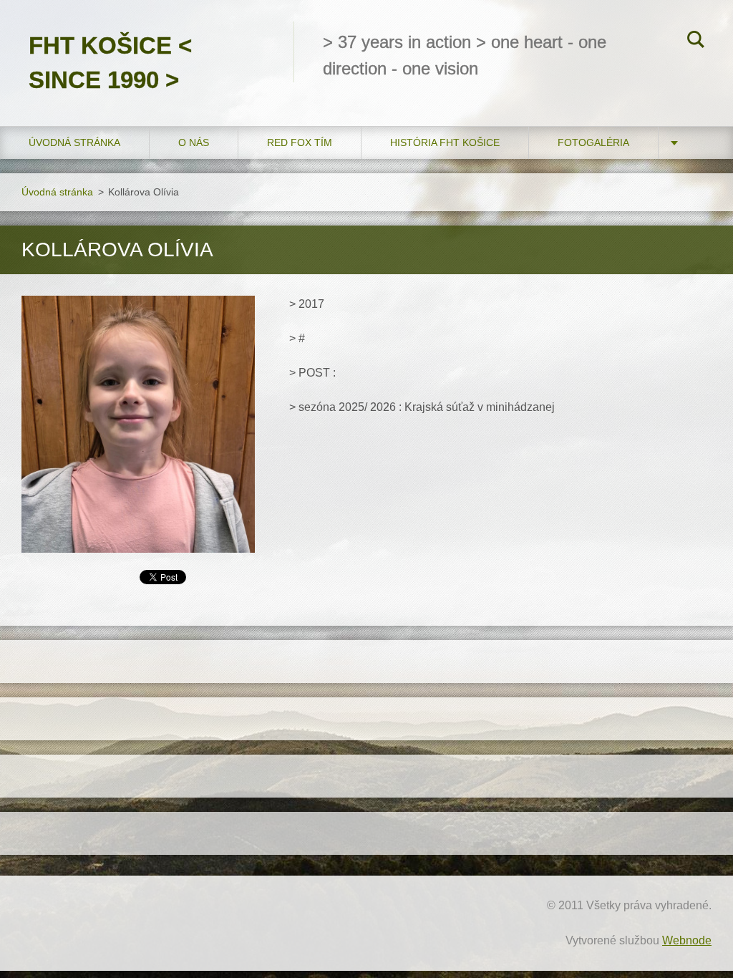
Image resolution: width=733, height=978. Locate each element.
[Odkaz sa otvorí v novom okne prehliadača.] (138, 424)
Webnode (687, 940)
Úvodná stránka (74, 142)
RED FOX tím (299, 142)
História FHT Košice (445, 142)
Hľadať (695, 41)
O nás (193, 142)
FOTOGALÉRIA (593, 142)
